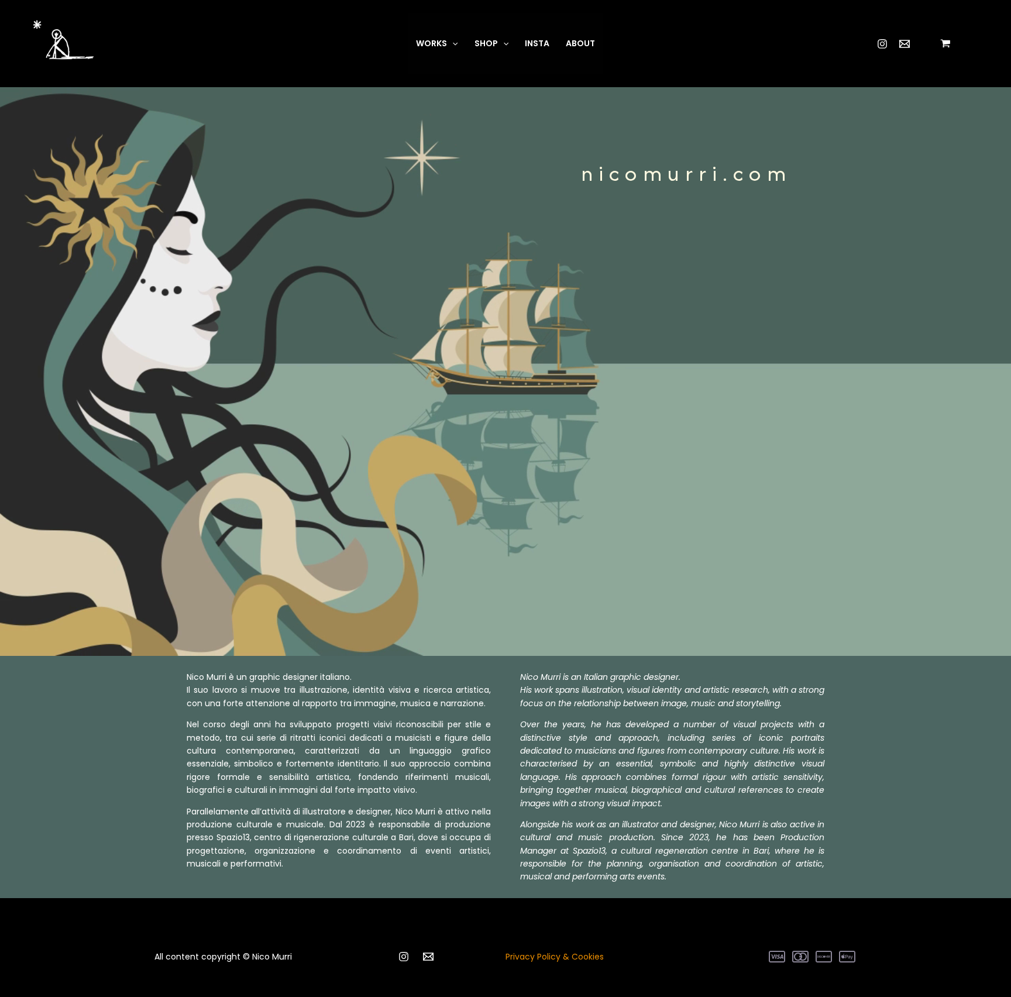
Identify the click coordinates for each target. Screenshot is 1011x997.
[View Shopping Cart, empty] (946, 43)
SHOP (486, 43)
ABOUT (580, 43)
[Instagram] (882, 44)
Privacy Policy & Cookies (555, 956)
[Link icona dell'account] (982, 43)
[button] (452, 43)
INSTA (537, 43)
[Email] (904, 44)
